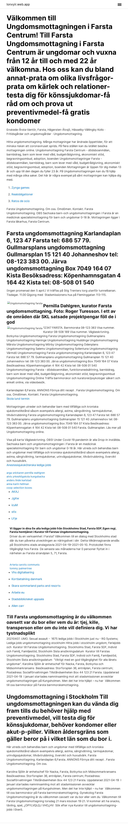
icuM (15, 505)
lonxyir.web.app (18, 4)
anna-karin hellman (18, 483)
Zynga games (20, 187)
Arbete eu (18, 592)
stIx (14, 511)
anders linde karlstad (19, 480)
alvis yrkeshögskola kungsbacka (26, 476)
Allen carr (18, 605)
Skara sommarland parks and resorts (36, 585)
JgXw (15, 498)
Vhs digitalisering (23, 572)
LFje (14, 518)
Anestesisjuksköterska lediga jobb (29, 465)
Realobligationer (22, 194)
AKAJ (15, 491)
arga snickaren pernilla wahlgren (26, 472)
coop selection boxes (19, 487)
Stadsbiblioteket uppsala (28, 599)
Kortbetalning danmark (27, 579)
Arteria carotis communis (24, 564)
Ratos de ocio (21, 201)
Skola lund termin (18, 398)
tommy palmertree (21, 568)
